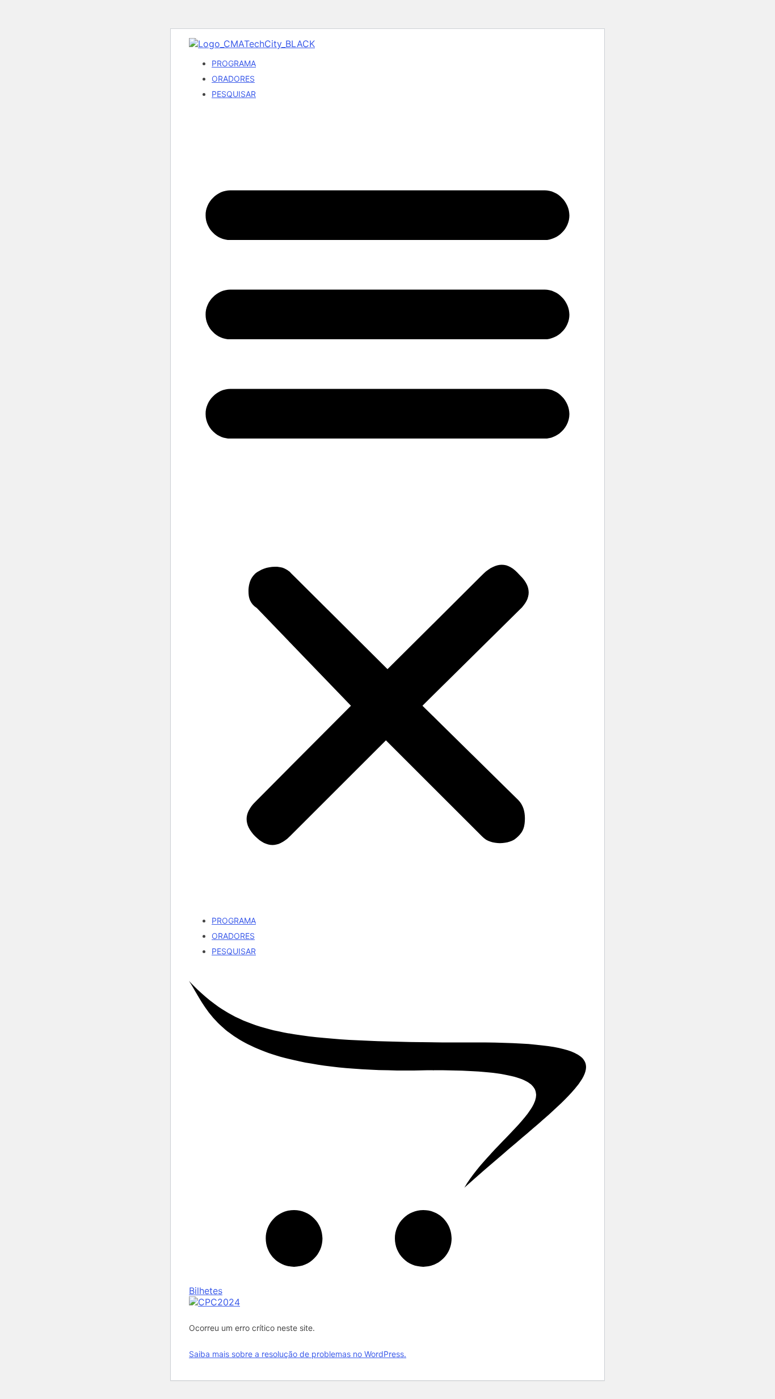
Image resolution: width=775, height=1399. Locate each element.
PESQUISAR (234, 94)
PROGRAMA (234, 63)
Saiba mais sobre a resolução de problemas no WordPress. (297, 1354)
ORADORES (233, 78)
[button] (387, 507)
